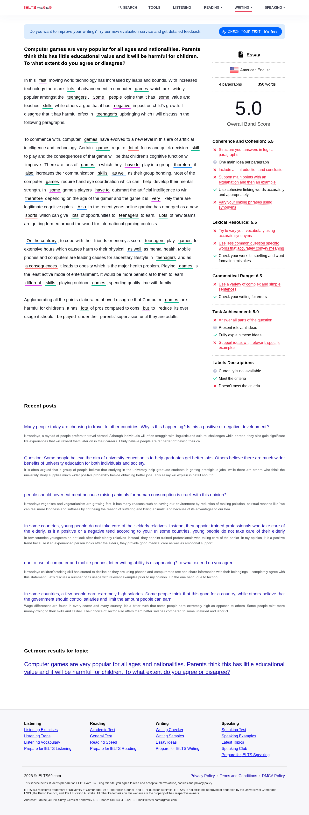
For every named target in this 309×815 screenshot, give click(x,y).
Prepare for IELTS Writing (177, 749)
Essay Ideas (166, 742)
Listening (182, 7)
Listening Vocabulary (42, 742)
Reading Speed (103, 742)
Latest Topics (233, 742)
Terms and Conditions (238, 776)
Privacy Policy (202, 776)
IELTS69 (38, 7)
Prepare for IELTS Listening (47, 749)
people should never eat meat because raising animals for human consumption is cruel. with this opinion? (125, 494)
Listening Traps (37, 736)
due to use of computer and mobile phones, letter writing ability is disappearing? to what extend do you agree (128, 562)
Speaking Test (234, 730)
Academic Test (102, 730)
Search (130, 7)
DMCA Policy (273, 776)
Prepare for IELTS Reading (113, 749)
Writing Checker (169, 730)
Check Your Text (253, 32)
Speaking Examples (239, 736)
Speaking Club (234, 749)
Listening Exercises (41, 730)
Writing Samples (170, 736)
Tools (154, 7)
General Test (101, 736)
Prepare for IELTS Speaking (246, 755)
